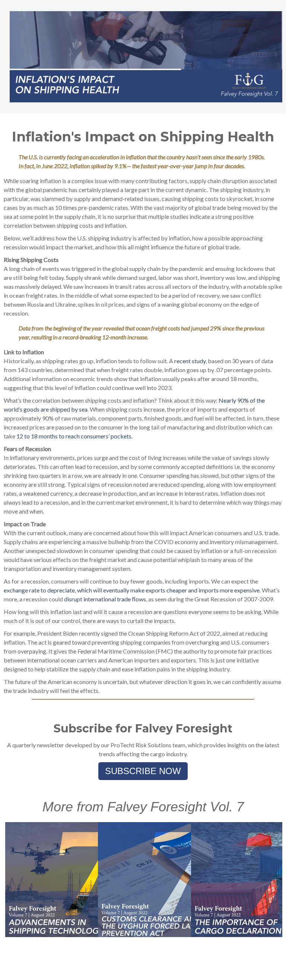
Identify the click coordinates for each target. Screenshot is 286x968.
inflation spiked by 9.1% (98, 165)
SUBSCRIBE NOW (143, 771)
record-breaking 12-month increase (105, 337)
